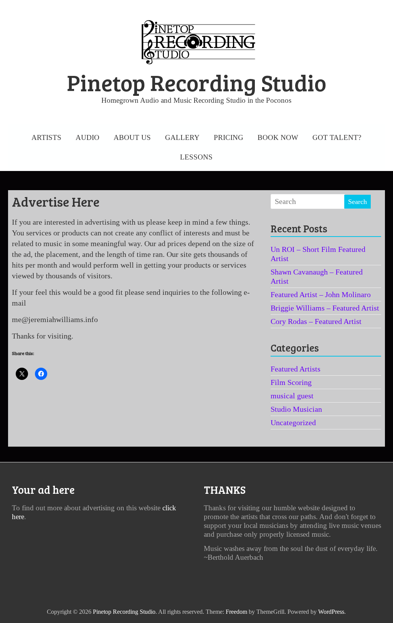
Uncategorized (293, 422)
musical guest (292, 395)
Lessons (196, 157)
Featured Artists (295, 369)
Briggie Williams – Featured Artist (325, 308)
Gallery (182, 137)
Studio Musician (296, 409)
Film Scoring (291, 382)
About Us (132, 137)
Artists (46, 137)
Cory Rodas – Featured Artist (316, 321)
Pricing (228, 137)
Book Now (278, 137)
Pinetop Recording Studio (196, 82)
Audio (87, 137)
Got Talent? (336, 137)
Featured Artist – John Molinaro (321, 294)
